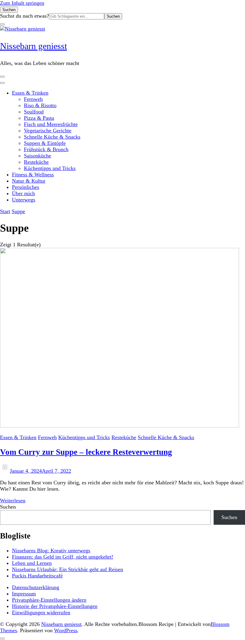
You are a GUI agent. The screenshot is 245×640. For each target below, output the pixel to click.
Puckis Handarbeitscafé (37, 576)
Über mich (23, 193)
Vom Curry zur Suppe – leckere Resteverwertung (86, 452)
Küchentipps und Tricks (50, 168)
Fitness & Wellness (33, 175)
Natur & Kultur (28, 181)
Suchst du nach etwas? (24, 16)
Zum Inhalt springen (22, 3)
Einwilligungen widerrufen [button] (41, 612)
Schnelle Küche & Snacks (52, 137)
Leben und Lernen (32, 563)
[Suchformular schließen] (2, 24)
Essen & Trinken (30, 93)
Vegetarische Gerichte (47, 131)
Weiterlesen (12, 500)
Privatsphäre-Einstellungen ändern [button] (49, 600)
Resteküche (36, 162)
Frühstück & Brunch (46, 149)
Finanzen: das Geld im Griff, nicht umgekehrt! (62, 557)
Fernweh (33, 99)
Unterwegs (23, 200)
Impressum (24, 594)
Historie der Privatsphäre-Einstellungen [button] (54, 606)
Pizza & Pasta (39, 118)
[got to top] (2, 638)
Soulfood (34, 112)
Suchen (8, 507)
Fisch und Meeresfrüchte (51, 124)
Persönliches (25, 187)
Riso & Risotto (40, 105)
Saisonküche (37, 156)
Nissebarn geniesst (33, 46)
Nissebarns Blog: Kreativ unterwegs (51, 550)
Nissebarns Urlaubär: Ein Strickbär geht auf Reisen (67, 569)
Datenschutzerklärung (35, 587)
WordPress (65, 630)
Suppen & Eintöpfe (45, 143)
